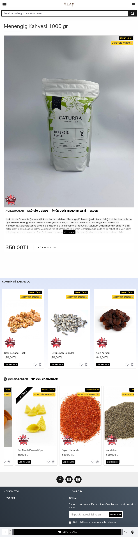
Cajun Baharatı (58, 450)
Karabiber (100, 450)
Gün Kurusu (103, 353)
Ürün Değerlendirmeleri (69, 211)
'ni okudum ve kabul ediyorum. (94, 522)
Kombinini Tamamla (16, 281)
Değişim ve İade (37, 211)
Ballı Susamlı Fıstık (15, 353)
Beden (93, 211)
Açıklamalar (15, 211)
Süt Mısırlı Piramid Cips (19, 450)
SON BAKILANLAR (47, 379)
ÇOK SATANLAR (18, 379)
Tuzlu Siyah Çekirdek (62, 353)
